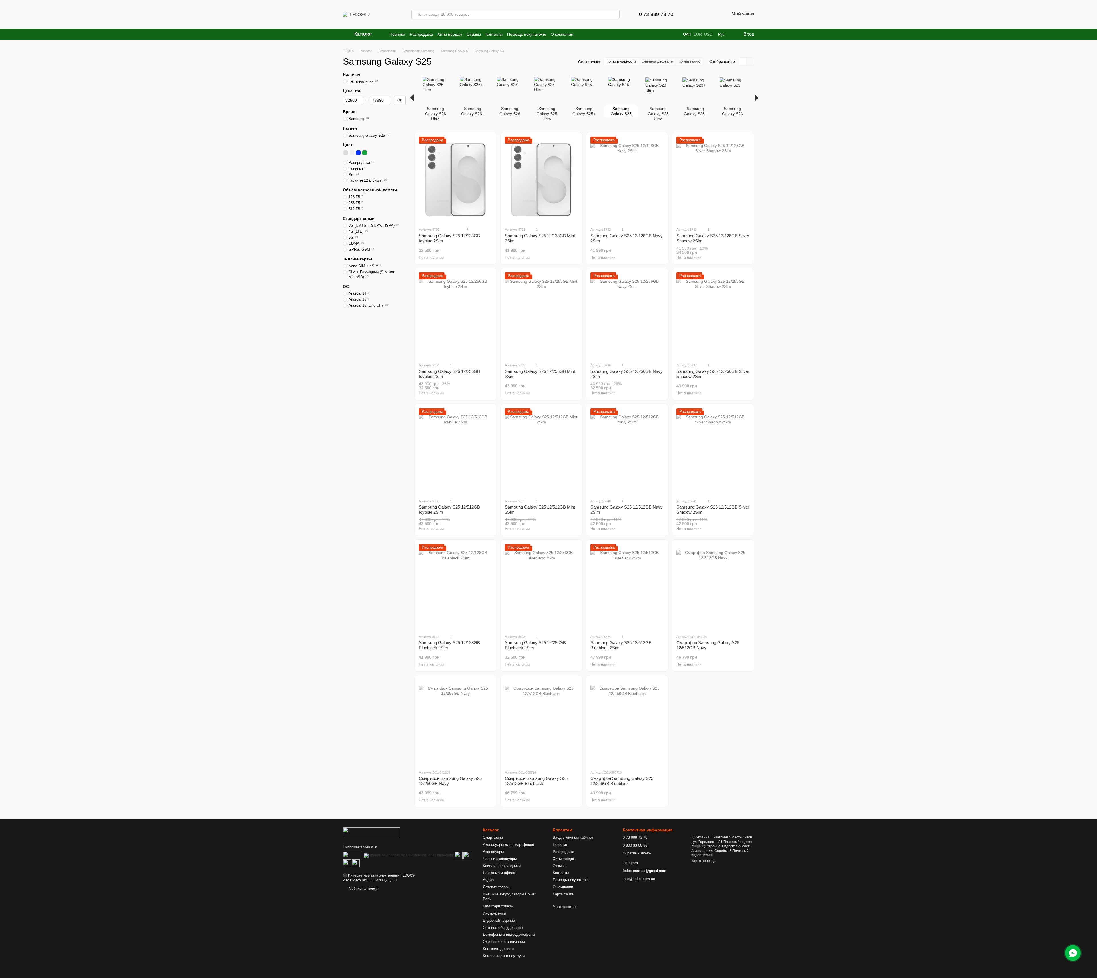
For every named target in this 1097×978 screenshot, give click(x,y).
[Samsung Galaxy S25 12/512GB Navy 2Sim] (627, 451)
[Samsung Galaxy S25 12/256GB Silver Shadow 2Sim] (713, 315)
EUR (698, 34)
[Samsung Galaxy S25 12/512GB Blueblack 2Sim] (627, 587)
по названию (689, 61)
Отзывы (474, 34)
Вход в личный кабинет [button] (573, 837)
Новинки (397, 34)
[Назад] (412, 97)
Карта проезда (703, 861)
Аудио (488, 880)
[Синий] (358, 152)
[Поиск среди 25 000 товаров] (615, 14)
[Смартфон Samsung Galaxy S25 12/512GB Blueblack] (541, 722)
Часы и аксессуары (500, 859)
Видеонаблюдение (499, 920)
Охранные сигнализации (504, 941)
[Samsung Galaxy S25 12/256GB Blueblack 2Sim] (541, 587)
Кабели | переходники (502, 866)
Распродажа (421, 34)
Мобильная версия (364, 889)
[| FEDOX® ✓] (371, 832)
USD (708, 34)
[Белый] (352, 152)
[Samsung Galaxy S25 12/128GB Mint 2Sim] (541, 179)
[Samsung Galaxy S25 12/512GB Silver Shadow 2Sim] (713, 451)
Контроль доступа (498, 949)
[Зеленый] (364, 152)
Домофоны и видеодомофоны (509, 934)
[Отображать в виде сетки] (742, 61)
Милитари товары (498, 906)
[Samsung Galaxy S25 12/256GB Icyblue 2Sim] (455, 315)
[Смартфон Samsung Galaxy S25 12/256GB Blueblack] (627, 722)
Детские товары (496, 887)
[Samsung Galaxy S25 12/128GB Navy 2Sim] (627, 179)
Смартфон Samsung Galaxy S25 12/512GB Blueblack (536, 781)
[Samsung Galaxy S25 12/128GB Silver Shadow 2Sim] (713, 179)
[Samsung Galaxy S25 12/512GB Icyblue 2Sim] (455, 451)
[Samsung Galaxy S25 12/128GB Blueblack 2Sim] (455, 587)
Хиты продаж (449, 34)
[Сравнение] (695, 14)
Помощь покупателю (526, 34)
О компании (562, 34)
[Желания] (709, 14)
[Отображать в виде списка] (750, 61)
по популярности (621, 61)
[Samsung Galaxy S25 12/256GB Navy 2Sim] (627, 315)
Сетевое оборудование (503, 927)
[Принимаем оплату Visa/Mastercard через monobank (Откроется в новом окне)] (409, 855)
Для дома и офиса (499, 873)
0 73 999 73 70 (656, 14)
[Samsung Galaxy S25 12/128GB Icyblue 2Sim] (455, 179)
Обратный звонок (637, 853)
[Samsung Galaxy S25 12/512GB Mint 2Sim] (541, 451)
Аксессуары (493, 852)
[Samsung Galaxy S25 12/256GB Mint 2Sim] (541, 315)
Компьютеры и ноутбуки (504, 956)
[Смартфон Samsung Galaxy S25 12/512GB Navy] (713, 587)
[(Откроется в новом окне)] (353, 855)
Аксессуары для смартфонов (508, 844)
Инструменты (494, 913)
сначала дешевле (657, 61)
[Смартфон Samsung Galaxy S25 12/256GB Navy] (455, 722)
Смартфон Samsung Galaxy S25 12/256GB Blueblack (621, 781)
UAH (687, 34)
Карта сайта (563, 894)
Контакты (494, 34)
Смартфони (493, 837)
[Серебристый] (346, 152)
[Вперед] (756, 97)
